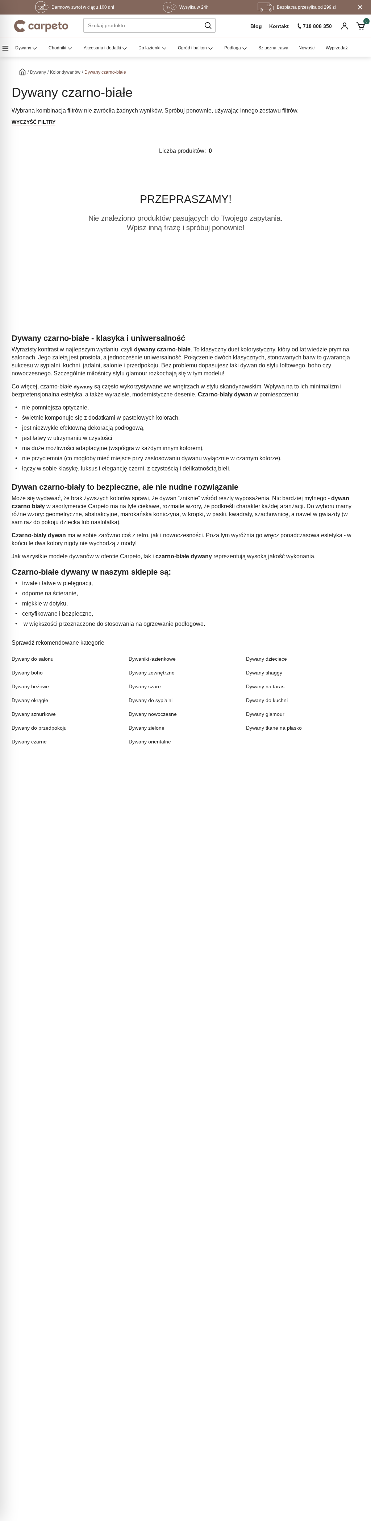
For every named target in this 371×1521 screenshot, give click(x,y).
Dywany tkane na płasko (274, 728)
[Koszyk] (360, 26)
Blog (256, 26)
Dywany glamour (265, 714)
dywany (83, 387)
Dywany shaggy (264, 673)
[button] (208, 25)
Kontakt (279, 26)
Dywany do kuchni (267, 700)
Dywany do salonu (33, 659)
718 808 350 (317, 26)
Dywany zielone (146, 728)
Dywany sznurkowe (34, 714)
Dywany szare (145, 686)
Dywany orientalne (150, 742)
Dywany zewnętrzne (152, 673)
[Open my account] (344, 27)
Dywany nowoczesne (153, 714)
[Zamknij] (360, 7)
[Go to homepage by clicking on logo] (41, 26)
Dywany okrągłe (30, 700)
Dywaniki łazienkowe (152, 659)
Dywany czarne (29, 742)
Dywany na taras (265, 686)
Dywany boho (27, 673)
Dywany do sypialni (150, 700)
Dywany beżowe (30, 686)
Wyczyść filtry (33, 122)
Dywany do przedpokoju (39, 728)
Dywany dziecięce (266, 659)
